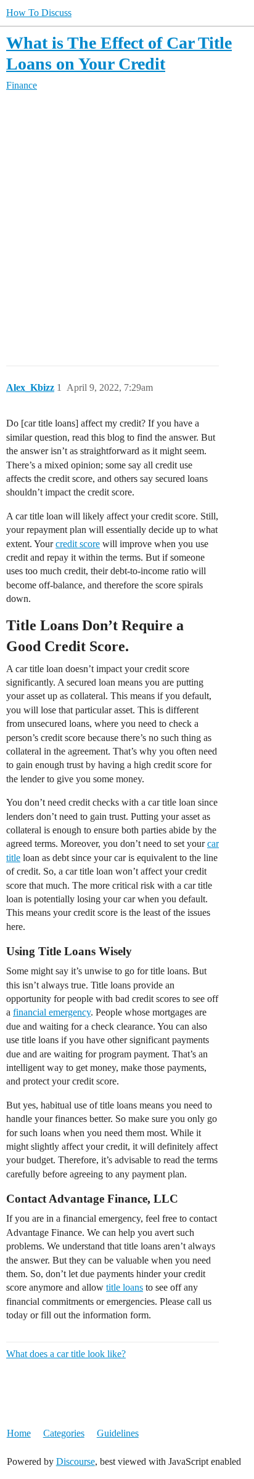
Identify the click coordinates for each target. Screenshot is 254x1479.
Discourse (75, 1461)
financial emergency (52, 1012)
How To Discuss (39, 12)
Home (19, 1433)
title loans (124, 1287)
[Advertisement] (127, 229)
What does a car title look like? (66, 1354)
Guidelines (118, 1433)
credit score (77, 544)
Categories (63, 1433)
